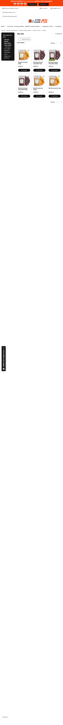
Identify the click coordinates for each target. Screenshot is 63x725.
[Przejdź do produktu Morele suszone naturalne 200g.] (55, 55)
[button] (28, 51)
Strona (53, 43)
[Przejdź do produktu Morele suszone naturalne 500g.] (24, 81)
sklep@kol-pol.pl (56, 8)
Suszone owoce (37, 30)
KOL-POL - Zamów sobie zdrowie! (9, 30)
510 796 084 (44, 8)
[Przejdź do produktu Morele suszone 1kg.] (55, 81)
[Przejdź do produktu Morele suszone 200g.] (24, 55)
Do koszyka (24, 70)
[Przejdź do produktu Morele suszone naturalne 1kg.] (39, 55)
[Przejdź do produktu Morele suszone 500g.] (39, 81)
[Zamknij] (3, 349)
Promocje (43, 4)
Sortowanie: (21, 42)
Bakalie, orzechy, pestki (25, 30)
